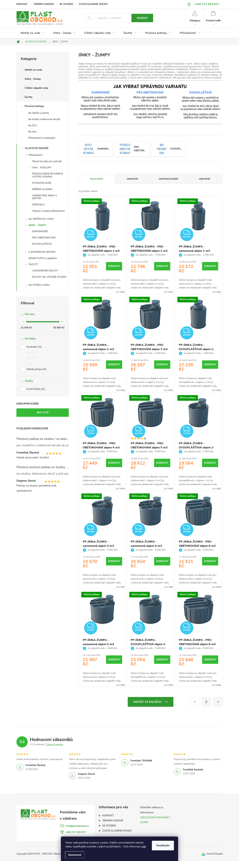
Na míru (32, 131)
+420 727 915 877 (75, 832)
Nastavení (74, 855)
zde (143, 846)
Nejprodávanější (168, 178)
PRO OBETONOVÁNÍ (43, 237)
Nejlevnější (96, 178)
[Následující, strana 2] (206, 701)
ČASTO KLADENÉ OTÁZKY (93, 4)
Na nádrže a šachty (38, 113)
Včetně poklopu (36, 369)
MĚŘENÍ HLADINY (42, 189)
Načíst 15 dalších (147, 702)
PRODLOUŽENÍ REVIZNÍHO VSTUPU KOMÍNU (47, 175)
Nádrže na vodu (33, 69)
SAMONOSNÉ (40, 231)
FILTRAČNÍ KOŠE (41, 183)
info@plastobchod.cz (77, 826)
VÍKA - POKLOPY (41, 167)
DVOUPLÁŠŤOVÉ (42, 244)
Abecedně (204, 178)
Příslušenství (35, 155)
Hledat (142, 18)
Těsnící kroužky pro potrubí (47, 161)
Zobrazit (114, 266)
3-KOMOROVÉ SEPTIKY (42, 252)
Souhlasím (163, 845)
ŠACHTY (33, 264)
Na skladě (33, 346)
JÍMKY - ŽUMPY (37, 225)
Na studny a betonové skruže (44, 119)
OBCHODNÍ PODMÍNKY (155, 817)
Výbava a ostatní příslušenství (48, 211)
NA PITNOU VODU (39, 285)
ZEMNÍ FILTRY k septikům (43, 258)
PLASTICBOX (35, 389)
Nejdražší (132, 178)
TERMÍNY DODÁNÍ (43, 4)
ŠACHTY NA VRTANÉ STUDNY (49, 277)
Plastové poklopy (34, 106)
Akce (30, 352)
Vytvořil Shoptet (214, 853)
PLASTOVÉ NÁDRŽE (36, 148)
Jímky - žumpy (33, 79)
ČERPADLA (38, 204)
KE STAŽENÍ (66, 4)
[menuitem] (32, 33)
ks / (43, 412)
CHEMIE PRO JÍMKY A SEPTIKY (44, 197)
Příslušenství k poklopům (41, 138)
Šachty (28, 97)
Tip (29, 363)
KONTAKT (21, 4)
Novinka (31, 358)
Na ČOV (32, 125)
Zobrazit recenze (54, 744)
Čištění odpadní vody (36, 88)
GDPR (144, 822)
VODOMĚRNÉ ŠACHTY (45, 270)
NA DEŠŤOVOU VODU (41, 219)
